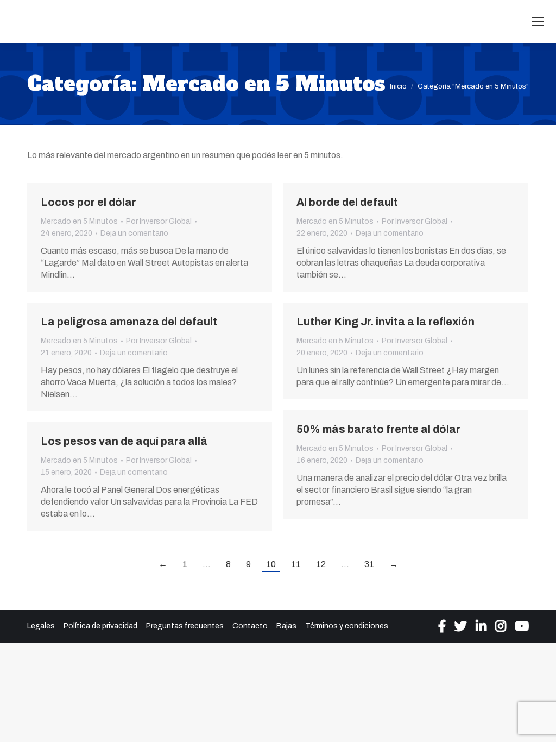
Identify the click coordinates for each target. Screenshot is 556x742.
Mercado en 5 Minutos (79, 221)
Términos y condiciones (346, 626)
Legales (41, 626)
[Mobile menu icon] (538, 22)
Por (159, 221)
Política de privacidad (100, 626)
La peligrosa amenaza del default (129, 322)
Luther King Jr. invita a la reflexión (385, 322)
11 (296, 564)
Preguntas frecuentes (185, 626)
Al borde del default (347, 202)
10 (271, 564)
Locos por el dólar (88, 202)
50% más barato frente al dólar (378, 429)
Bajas (286, 626)
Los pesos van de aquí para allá (124, 441)
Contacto (250, 626)
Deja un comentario (134, 233)
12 (321, 564)
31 (369, 564)
